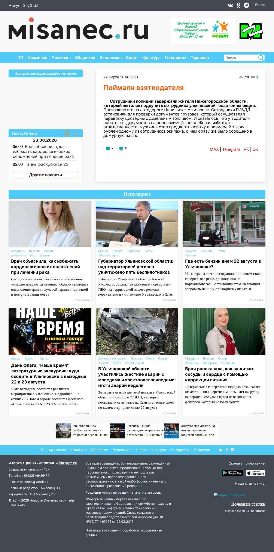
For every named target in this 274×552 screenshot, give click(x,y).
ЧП (20, 57)
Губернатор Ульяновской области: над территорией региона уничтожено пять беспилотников (135, 267)
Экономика (111, 57)
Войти (260, 5)
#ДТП (117, 363)
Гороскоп (200, 57)
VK (246, 149)
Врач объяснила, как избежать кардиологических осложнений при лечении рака (45, 267)
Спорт (132, 57)
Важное (103, 251)
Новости (34, 251)
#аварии (103, 363)
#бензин (190, 255)
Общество (85, 57)
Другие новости (45, 174)
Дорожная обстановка (112, 358)
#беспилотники (108, 255)
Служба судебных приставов (245, 510)
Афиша (15, 358)
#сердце (45, 255)
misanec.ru (17, 504)
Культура (151, 57)
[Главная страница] (78, 26)
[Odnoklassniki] (238, 6)
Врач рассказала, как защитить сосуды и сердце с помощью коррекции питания (220, 374)
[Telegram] (246, 6)
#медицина (228, 363)
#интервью (210, 363)
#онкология (18, 255)
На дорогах (175, 57)
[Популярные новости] (76, 133)
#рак (33, 255)
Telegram (231, 149)
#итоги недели (134, 363)
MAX (214, 149)
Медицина (18, 251)
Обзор (150, 358)
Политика (61, 57)
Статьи (48, 251)
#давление (191, 363)
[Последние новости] (67, 133)
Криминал (37, 57)
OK (255, 149)
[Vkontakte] (230, 6)
